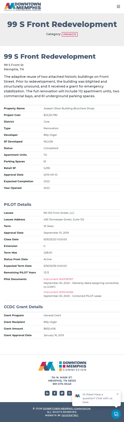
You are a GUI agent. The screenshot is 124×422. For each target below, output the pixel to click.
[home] (23, 7)
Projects (69, 34)
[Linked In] (47, 393)
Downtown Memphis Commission (67, 408)
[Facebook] (54, 393)
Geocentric (70, 415)
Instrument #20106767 (58, 279)
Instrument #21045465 (58, 292)
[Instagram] (69, 393)
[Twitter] (62, 393)
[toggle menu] (118, 7)
